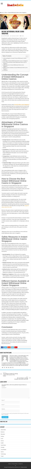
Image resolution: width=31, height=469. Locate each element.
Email (3, 404)
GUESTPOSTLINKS (6, 35)
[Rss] (15, 465)
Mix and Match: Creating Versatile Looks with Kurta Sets (21, 378)
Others (5, 12)
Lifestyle (2, 447)
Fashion (2, 436)
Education (3, 434)
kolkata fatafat (24, 467)
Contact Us (20, 463)
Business (2, 431)
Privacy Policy (14, 463)
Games (2, 440)
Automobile (3, 429)
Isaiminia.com (17, 467)
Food (2, 438)
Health (2, 442)
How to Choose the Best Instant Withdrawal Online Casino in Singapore (15, 63)
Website (3, 409)
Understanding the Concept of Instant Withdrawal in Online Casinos (14, 59)
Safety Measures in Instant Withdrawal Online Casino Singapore (13, 66)
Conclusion (5, 70)
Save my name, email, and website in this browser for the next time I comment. (15, 414)
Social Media (3, 449)
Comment (4, 387)
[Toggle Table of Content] (26, 56)
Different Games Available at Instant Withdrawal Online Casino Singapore (15, 68)
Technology (3, 454)
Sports (2, 451)
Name (3, 400)
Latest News (3, 445)
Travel (2, 456)
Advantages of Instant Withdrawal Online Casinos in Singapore (15, 60)
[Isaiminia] (15, 5)
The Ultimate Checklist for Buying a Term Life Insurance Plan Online (10, 374)
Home (2, 12)
